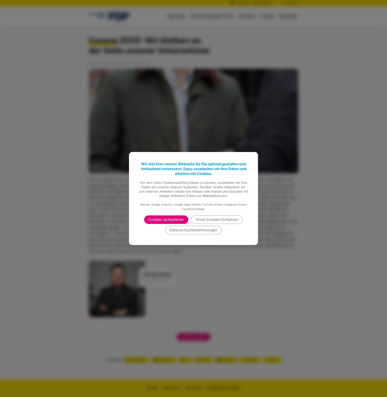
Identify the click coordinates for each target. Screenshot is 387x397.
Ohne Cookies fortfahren (217, 219)
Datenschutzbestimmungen (193, 230)
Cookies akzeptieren (166, 219)
